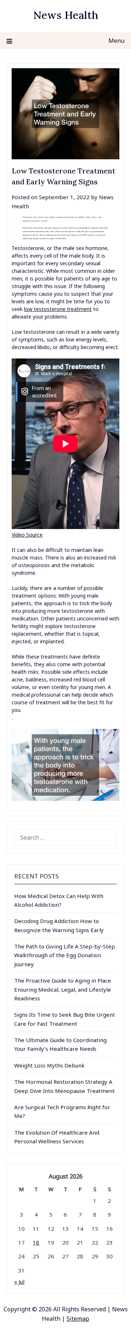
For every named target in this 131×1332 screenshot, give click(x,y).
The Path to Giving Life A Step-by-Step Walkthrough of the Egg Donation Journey (64, 955)
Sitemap (78, 1319)
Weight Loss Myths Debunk (49, 1065)
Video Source (27, 534)
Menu (116, 41)
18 (36, 1242)
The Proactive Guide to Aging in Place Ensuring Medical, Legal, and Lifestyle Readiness (62, 989)
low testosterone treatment (58, 309)
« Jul (19, 1281)
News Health (65, 15)
